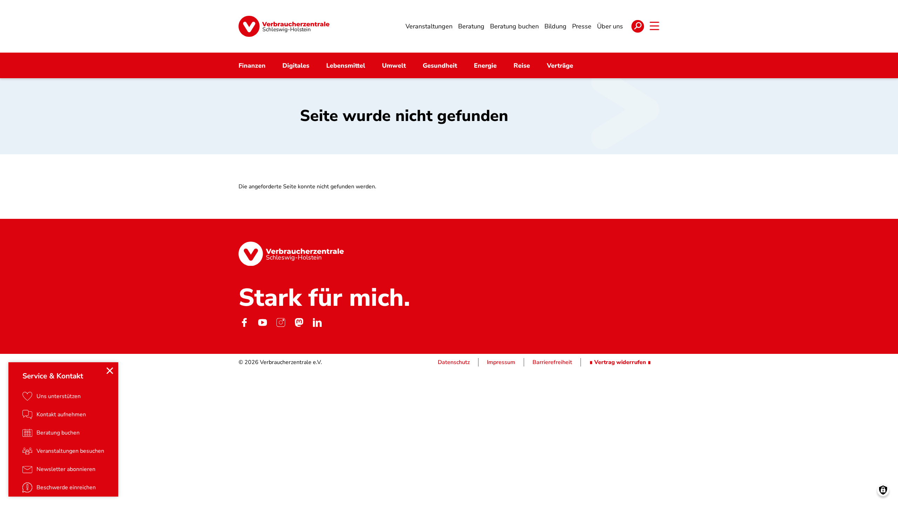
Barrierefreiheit (552, 362)
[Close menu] (110, 370)
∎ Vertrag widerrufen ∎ (620, 362)
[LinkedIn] (317, 322)
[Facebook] (244, 322)
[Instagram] (281, 322)
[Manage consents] (883, 490)
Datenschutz (454, 362)
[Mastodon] (299, 322)
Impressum (501, 362)
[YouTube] (262, 322)
